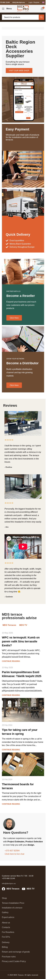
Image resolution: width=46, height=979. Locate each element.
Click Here (14, 318)
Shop (4, 898)
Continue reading (11, 661)
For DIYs (6, 937)
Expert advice (8, 917)
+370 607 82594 (12, 851)
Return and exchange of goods (16, 952)
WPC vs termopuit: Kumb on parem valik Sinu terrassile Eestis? (21, 641)
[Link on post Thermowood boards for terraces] (23, 764)
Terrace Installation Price (13, 903)
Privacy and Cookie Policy (14, 961)
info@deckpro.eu (18, 2)
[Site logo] (23, 8)
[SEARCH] (41, 17)
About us (6, 923)
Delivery (5, 942)
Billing (5, 947)
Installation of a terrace (12, 908)
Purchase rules (9, 957)
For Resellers (8, 932)
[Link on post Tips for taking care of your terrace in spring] (23, 710)
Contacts (6, 927)
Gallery (5, 912)
